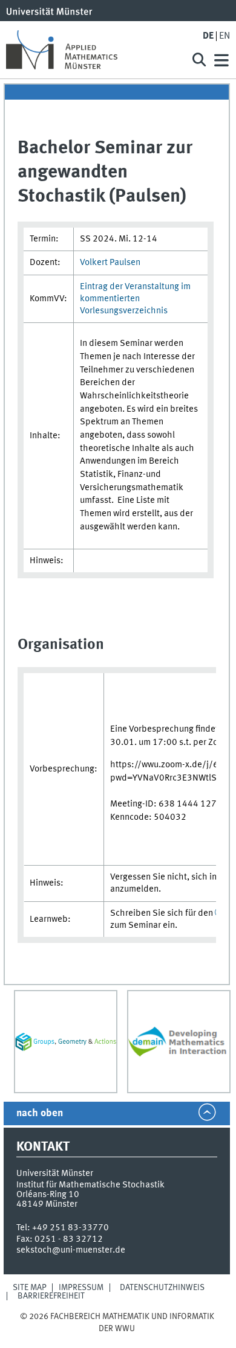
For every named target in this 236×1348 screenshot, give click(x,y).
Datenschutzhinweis (162, 1287)
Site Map (30, 1287)
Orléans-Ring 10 (47, 1194)
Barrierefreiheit (51, 1296)
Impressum (81, 1287)
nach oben (39, 1113)
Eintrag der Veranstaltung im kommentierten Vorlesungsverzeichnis (135, 299)
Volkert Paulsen (110, 262)
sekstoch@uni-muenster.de (70, 1250)
